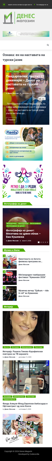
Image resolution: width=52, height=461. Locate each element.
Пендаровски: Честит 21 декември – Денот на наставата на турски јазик (25, 82)
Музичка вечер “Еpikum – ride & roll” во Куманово (34, 291)
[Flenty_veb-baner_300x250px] (23, 160)
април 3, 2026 (26, 241)
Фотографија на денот (16, 226)
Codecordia (34, 454)
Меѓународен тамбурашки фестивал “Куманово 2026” (32, 276)
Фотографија (35, 223)
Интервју (15, 347)
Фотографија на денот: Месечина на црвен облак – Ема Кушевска (23, 233)
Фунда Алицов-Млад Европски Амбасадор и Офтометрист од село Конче (25, 404)
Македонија (26, 71)
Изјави (16, 71)
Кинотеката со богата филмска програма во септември (30, 261)
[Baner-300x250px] (23, 197)
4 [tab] (45, 242)
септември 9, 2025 (25, 409)
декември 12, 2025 (25, 357)
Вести (9, 71)
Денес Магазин (13, 93)
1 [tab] (38, 242)
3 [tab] (43, 242)
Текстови (38, 347)
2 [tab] (41, 242)
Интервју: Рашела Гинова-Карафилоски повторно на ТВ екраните (23, 352)
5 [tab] (47, 242)
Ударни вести (38, 71)
